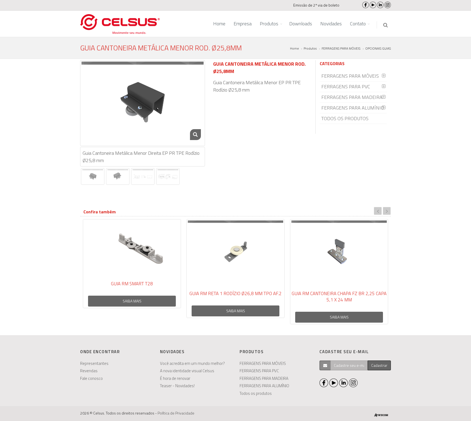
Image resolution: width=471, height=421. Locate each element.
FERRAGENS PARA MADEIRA (351, 97)
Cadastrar (379, 365)
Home (294, 48)
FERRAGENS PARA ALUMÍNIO (352, 107)
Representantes (94, 363)
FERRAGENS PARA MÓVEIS (341, 48)
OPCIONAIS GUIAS (378, 48)
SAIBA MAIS (132, 301)
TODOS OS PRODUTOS (345, 118)
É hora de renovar (175, 378)
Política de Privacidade (176, 413)
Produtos (310, 48)
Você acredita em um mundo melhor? (192, 363)
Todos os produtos (256, 393)
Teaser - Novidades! (177, 386)
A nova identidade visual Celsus (187, 371)
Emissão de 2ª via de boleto (316, 5)
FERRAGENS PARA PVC (345, 86)
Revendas (89, 371)
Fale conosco (91, 378)
